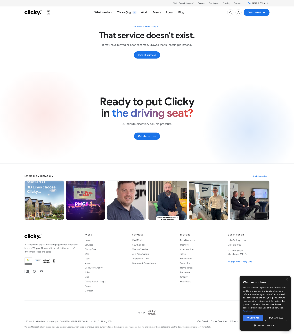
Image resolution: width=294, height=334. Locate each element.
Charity (184, 276)
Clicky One (90, 249)
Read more (248, 311)
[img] (267, 3)
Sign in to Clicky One (241, 261)
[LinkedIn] (27, 271)
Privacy (234, 321)
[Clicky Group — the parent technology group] (152, 312)
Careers (201, 3)
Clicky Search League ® (183, 3)
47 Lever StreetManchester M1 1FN (237, 252)
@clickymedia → (261, 176)
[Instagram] (34, 271)
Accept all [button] (253, 317)
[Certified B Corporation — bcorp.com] (48, 12)
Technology (186, 263)
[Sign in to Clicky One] (238, 12)
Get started (256, 12)
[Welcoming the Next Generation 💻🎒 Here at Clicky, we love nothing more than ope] (208, 200)
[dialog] (265, 303)
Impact (88, 263)
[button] (265, 325)
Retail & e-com (187, 240)
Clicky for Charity (94, 267)
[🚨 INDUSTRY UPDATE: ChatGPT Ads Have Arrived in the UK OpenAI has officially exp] (167, 200)
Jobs (87, 272)
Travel (183, 253)
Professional (186, 258)
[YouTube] (41, 271)
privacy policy (195, 327)
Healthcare (185, 281)
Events (88, 286)
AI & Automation (140, 253)
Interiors (184, 244)
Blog (87, 276)
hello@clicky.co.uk (237, 240)
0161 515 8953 (258, 3)
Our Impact (214, 3)
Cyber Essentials (219, 321)
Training (226, 3)
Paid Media (137, 240)
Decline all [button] (276, 317)
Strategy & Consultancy (144, 263)
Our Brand (202, 321)
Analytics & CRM (140, 258)
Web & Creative (140, 249)
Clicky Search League (95, 281)
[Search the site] (230, 12)
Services (89, 244)
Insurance (185, 272)
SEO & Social (138, 244)
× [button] (286, 279)
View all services (147, 54)
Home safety (186, 267)
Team (87, 258)
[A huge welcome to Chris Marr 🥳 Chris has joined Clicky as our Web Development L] (126, 200)
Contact (237, 3)
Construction (186, 249)
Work (87, 253)
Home (88, 240)
